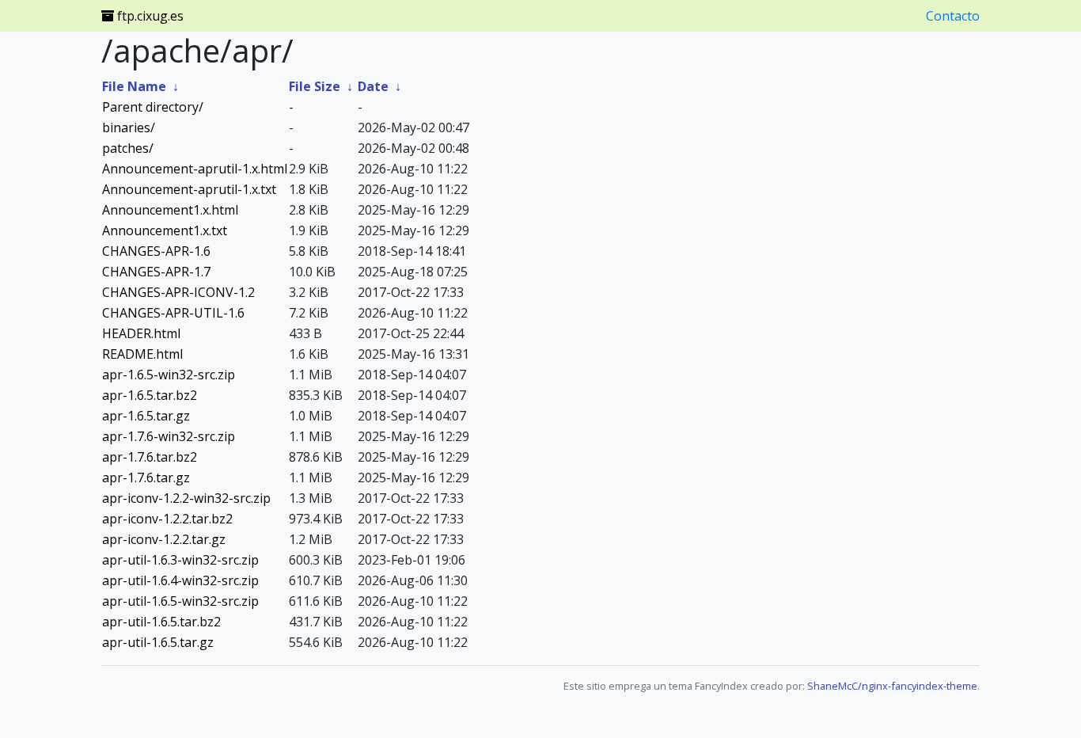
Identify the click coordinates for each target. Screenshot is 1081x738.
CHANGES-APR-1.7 (156, 271)
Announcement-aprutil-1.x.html (194, 168)
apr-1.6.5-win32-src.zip (168, 374)
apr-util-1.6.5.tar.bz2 (161, 621)
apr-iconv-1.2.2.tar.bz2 (167, 518)
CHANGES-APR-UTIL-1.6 (173, 312)
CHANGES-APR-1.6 (156, 251)
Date (373, 86)
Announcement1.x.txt (164, 230)
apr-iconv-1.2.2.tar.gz (164, 539)
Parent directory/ (152, 107)
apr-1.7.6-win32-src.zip (168, 436)
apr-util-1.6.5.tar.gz (158, 642)
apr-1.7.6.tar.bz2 (149, 457)
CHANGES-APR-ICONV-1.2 (178, 292)
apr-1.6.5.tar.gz (146, 415)
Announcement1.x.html (170, 210)
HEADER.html (141, 333)
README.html (142, 354)
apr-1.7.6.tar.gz (146, 477)
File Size (314, 86)
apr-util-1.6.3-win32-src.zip (180, 560)
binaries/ (128, 127)
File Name (134, 86)
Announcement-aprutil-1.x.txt (189, 189)
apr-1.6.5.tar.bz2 (149, 395)
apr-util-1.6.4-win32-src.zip (180, 580)
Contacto (953, 16)
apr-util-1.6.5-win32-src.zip (180, 601)
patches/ (128, 148)
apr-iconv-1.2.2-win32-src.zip (186, 498)
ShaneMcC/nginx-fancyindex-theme (892, 686)
